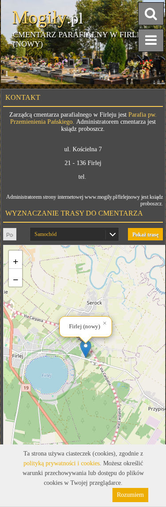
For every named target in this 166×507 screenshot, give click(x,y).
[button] (85, 349)
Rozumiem (130, 494)
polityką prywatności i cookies (61, 463)
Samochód (46, 234)
